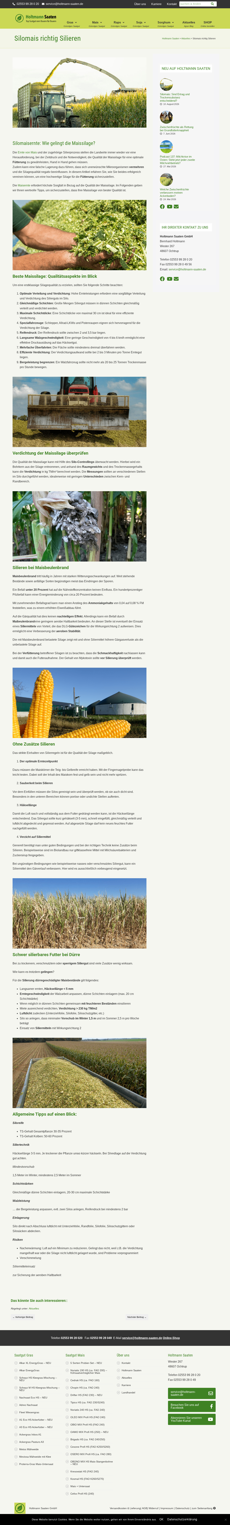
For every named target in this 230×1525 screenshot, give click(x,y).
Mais (95, 22)
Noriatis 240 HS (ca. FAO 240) (87, 1409)
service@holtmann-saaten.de (142, 1338)
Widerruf (153, 1508)
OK (161, 1519)
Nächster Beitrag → (136, 1317)
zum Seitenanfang (202, 1508)
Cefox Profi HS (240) (82, 1493)
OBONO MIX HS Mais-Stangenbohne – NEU (91, 1463)
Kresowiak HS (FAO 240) (84, 1471)
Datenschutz (182, 1508)
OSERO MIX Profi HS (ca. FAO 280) (90, 1454)
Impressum (166, 1508)
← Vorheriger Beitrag (23, 1317)
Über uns (140, 4)
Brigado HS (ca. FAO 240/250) (87, 1439)
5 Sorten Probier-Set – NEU (86, 1363)
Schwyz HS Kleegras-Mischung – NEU (38, 1379)
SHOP (208, 22)
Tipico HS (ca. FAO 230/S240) (87, 1402)
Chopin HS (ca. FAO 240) (84, 1387)
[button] (72, 18)
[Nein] (225, 1519)
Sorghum (164, 22)
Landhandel (128, 1392)
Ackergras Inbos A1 (30, 1434)
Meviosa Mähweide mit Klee (35, 1456)
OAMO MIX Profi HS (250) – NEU (89, 1432)
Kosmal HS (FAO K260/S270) (87, 1478)
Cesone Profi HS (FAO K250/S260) (90, 1446)
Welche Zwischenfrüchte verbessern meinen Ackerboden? (174, 192)
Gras (70, 22)
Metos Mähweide (29, 1449)
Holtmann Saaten (131, 1370)
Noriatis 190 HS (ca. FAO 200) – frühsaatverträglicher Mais (88, 1371)
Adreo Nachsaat (28, 1405)
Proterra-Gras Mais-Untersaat (36, 1464)
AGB (144, 1508)
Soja (139, 22)
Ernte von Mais (27, 152)
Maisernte (24, 185)
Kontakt (172, 4)
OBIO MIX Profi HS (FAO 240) (87, 1424)
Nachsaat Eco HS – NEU (33, 1397)
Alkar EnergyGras (29, 1370)
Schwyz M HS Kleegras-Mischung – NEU (39, 1389)
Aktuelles (188, 22)
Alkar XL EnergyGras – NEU (35, 1363)
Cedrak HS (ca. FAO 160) (85, 1380)
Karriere (156, 4)
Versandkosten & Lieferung (125, 1508)
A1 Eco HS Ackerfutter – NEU (35, 1419)
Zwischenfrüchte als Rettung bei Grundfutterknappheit (176, 128)
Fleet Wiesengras (29, 1412)
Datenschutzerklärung (182, 1519)
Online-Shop (171, 1338)
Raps (117, 22)
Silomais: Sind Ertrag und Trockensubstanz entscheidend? (175, 97)
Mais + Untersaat (80, 1486)
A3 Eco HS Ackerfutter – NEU (35, 1427)
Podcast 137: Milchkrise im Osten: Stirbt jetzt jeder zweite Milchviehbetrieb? (177, 160)
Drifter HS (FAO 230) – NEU (86, 1395)
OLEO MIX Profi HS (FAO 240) (87, 1417)
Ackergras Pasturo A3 (31, 1441)
